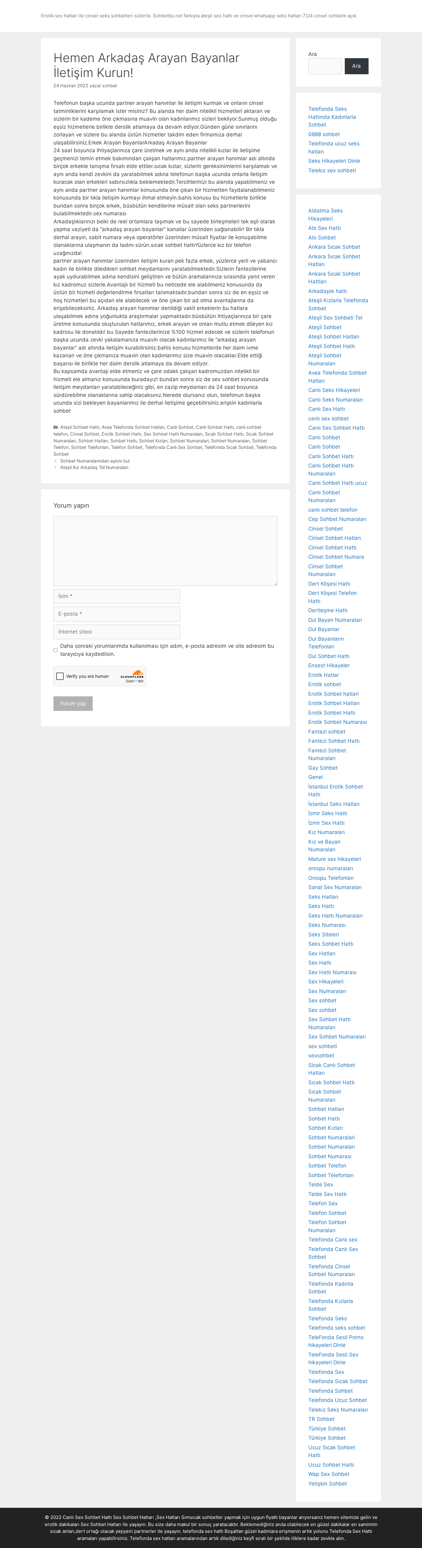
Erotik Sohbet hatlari (333, 694)
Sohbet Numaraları (230, 440)
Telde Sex (320, 1184)
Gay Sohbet (323, 768)
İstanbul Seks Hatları (334, 804)
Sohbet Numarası (330, 1156)
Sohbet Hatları (93, 440)
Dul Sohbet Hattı (328, 656)
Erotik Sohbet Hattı (121, 433)
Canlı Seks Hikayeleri (334, 390)
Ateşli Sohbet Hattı (79, 427)
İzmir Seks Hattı (327, 813)
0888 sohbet (324, 134)
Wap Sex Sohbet (328, 1474)
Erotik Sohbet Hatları (334, 703)
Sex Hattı (319, 963)
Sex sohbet (322, 1000)
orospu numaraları (330, 868)
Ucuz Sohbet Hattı (331, 1465)
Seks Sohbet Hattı (330, 944)
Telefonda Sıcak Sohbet (229, 447)
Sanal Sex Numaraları (335, 887)
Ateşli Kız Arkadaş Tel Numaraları (94, 467)
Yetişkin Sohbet (327, 1484)
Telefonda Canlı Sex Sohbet (173, 447)
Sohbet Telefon (327, 1166)
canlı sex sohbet (328, 418)
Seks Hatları (323, 897)
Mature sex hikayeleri (334, 859)
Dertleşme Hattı (328, 610)
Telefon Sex (323, 1203)
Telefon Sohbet (126, 447)
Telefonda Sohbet (330, 1391)
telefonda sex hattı (203, 1531)
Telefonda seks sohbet (336, 1328)
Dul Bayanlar (324, 629)
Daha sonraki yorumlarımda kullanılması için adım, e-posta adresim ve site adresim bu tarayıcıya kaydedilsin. (167, 650)
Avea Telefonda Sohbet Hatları (133, 427)
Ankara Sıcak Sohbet (334, 247)
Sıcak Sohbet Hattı (224, 433)
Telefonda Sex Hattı (350, 1531)
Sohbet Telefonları (89, 447)
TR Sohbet (321, 1419)
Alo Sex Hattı (324, 228)
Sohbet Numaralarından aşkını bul (94, 460)
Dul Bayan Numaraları (335, 620)
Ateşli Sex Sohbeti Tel (335, 318)
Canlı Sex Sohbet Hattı (336, 428)
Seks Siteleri (323, 934)
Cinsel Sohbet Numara (336, 557)
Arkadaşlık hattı (327, 291)
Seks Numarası (327, 925)
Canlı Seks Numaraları (335, 400)
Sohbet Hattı (123, 440)
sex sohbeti (322, 1046)
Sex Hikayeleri (326, 981)
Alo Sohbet (322, 237)
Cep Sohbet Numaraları (337, 519)
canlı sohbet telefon (332, 510)
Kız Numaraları (326, 832)
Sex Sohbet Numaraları (337, 1037)
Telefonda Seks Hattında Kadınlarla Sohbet (332, 117)
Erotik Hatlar (323, 675)
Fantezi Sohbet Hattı (334, 741)
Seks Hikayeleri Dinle (334, 161)
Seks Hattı (321, 906)
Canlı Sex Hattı (326, 409)
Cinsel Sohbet (84, 433)
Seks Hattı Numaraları (335, 916)
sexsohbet (321, 1055)
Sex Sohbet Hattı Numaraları (173, 433)
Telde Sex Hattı (327, 1194)
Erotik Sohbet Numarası (337, 722)
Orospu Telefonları (331, 878)
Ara (312, 54)
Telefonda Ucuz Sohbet (337, 1400)
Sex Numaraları (327, 991)
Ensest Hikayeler (329, 665)
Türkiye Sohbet (327, 1428)
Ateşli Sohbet (324, 327)
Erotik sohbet (324, 684)
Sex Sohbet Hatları (101, 1524)
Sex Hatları (321, 953)
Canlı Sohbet (180, 427)
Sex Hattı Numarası (332, 972)
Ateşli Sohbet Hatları (333, 336)
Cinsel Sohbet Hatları (334, 538)
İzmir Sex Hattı (326, 823)
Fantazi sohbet (326, 732)
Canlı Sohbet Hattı (215, 427)
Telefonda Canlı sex (332, 1239)
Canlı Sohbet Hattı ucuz (337, 483)
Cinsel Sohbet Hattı (332, 547)
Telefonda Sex (326, 1372)
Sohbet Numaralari (189, 440)
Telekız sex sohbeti (332, 170)
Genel (315, 777)
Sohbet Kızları (153, 440)
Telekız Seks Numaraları (338, 1410)
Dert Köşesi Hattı (329, 584)
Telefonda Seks (327, 1318)
